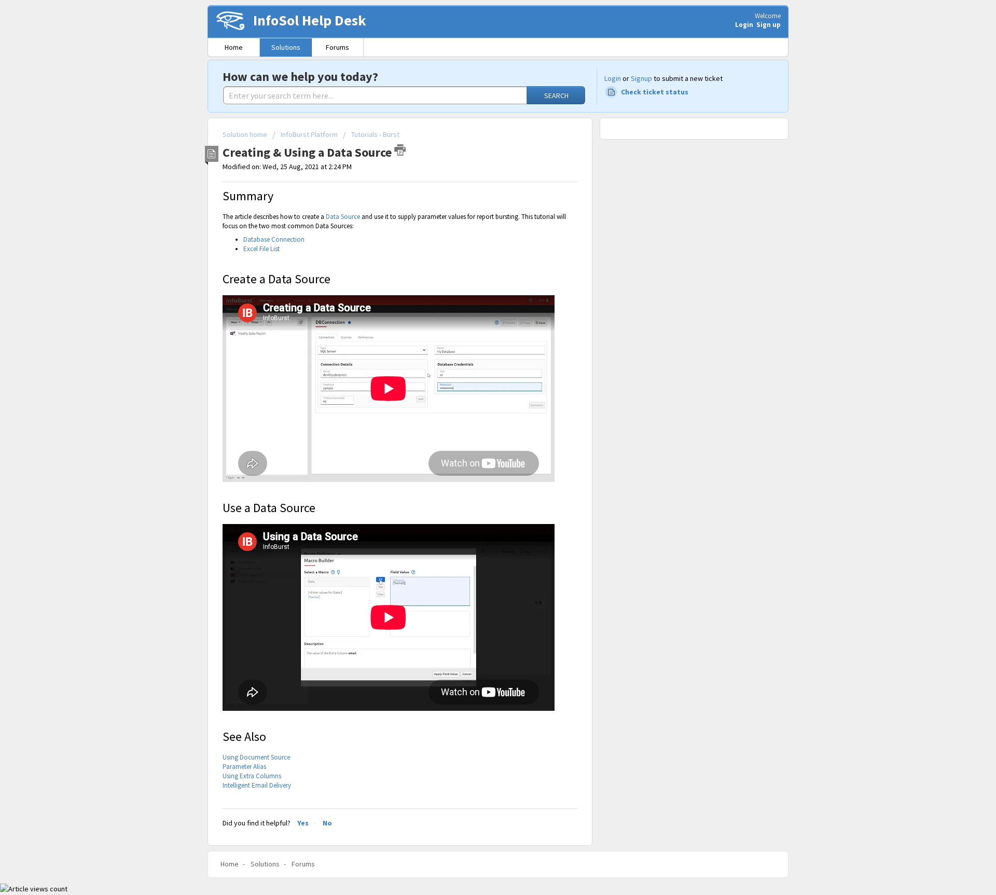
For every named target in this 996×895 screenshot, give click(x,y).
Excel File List (261, 248)
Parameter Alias (244, 766)
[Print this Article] (400, 150)
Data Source (343, 216)
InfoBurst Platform (309, 134)
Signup (641, 78)
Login (612, 78)
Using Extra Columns (252, 776)
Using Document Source (256, 757)
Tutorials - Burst (375, 134)
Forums (337, 47)
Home (234, 47)
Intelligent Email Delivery (257, 785)
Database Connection (274, 239)
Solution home (246, 134)
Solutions (285, 47)
